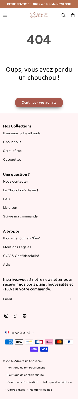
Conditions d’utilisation (22, 382)
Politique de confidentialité (25, 374)
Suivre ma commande (20, 216)
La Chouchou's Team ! (20, 190)
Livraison (10, 208)
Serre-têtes (12, 151)
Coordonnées (16, 389)
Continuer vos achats (39, 102)
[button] (5, 15)
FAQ (6, 199)
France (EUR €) (20, 332)
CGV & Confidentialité (21, 256)
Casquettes (12, 159)
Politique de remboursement (26, 367)
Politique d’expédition (57, 382)
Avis (6, 265)
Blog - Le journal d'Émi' (21, 238)
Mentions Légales (17, 247)
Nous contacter (15, 181)
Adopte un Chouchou (28, 360)
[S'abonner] (70, 299)
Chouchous (12, 142)
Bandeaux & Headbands (22, 133)
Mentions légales (41, 389)
